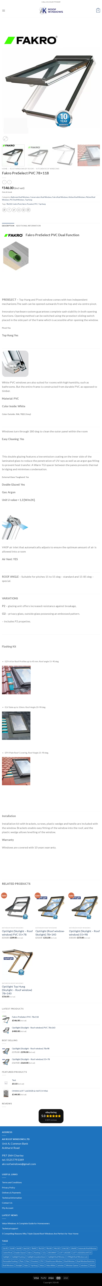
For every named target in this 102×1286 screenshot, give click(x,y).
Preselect (30, 204)
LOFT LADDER (64, 1253)
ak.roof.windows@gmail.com (19, 1163)
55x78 (5, 1248)
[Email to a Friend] (19, 210)
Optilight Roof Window (56, 1257)
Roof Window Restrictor (86, 1261)
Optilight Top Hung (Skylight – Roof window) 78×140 (17, 990)
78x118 (9, 204)
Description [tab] (8, 226)
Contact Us (7, 1202)
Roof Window (69, 1261)
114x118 (65, 1248)
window (61, 1265)
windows (84, 1265)
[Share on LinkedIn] (28, 210)
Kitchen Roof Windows (47, 169)
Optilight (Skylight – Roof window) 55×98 (84, 932)
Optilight (6, 1257)
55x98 (12, 1248)
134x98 (73, 1248)
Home (4, 169)
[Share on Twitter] (14, 210)
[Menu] (3, 10)
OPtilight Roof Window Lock (77, 1257)
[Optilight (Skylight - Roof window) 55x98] (84, 907)
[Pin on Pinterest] (23, 210)
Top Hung (28, 200)
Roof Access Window (54, 1261)
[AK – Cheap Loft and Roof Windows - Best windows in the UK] (51, 10)
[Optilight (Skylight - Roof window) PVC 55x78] (17, 907)
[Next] (94, 82)
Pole (27, 1261)
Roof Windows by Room (22, 169)
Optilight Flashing (18, 1257)
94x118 (56, 1248)
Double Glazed (20, 1253)
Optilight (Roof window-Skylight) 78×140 (50, 932)
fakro (24, 204)
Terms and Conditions (12, 1182)
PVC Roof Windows (17, 200)
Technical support (10, 1228)
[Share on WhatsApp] (4, 210)
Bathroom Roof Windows (20, 197)
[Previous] (7, 82)
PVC (36, 204)
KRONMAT (52, 1253)
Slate (26, 1265)
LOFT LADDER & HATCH (82, 1253)
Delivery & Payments (11, 1192)
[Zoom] (5, 138)
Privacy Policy (8, 1187)
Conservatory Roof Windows (41, 197)
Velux (42, 1265)
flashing (37, 1253)
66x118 (26, 1248)
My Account (7, 1208)
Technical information (12, 1197)
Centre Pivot (17, 204)
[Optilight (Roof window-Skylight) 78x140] (50, 907)
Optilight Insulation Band (36, 1257)
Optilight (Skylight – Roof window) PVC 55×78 (17, 932)
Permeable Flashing (10, 1261)
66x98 (19, 1248)
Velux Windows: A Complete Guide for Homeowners (26, 1223)
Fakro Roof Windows (60, 197)
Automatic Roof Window (87, 1248)
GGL (44, 1253)
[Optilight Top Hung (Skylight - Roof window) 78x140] (17, 962)
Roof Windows (8, 1265)
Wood (92, 1265)
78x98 (33, 1248)
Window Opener (72, 1265)
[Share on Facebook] (9, 210)
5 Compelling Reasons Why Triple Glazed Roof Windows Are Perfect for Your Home (40, 1233)
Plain (21, 1261)
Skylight (19, 1265)
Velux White (50, 1265)
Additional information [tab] (28, 226)
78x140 (49, 1248)
